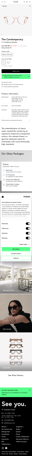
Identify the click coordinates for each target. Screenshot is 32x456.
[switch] (28, 228)
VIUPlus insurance (21, 441)
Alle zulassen (16, 249)
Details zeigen (23, 244)
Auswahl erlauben (16, 253)
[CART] (27, 1)
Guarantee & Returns (22, 439)
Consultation (5, 434)
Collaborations (6, 444)
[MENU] (29, 1)
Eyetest (18, 431)
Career (4, 436)
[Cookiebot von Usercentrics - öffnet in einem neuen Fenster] (23, 197)
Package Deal (6, 431)
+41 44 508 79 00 (9, 420)
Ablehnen (16, 258)
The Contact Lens (7, 429)
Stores (18, 434)
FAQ (3, 441)
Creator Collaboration (22, 436)
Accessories (5, 439)
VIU (16, 2)
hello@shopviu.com (9, 423)
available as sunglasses (10, 42)
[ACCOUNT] (2, 2)
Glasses (4, 6)
